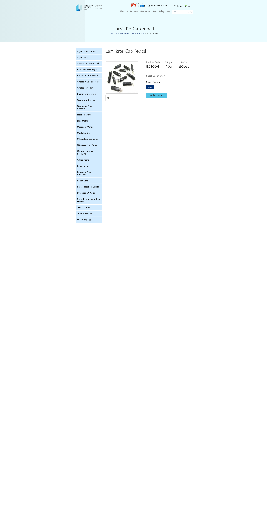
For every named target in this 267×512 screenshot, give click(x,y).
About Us (124, 11)
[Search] (191, 12)
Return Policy (158, 11)
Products (134, 11)
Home (111, 33)
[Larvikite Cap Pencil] (122, 77)
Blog (169, 11)
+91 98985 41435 (158, 5)
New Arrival (145, 11)
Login (150, 87)
